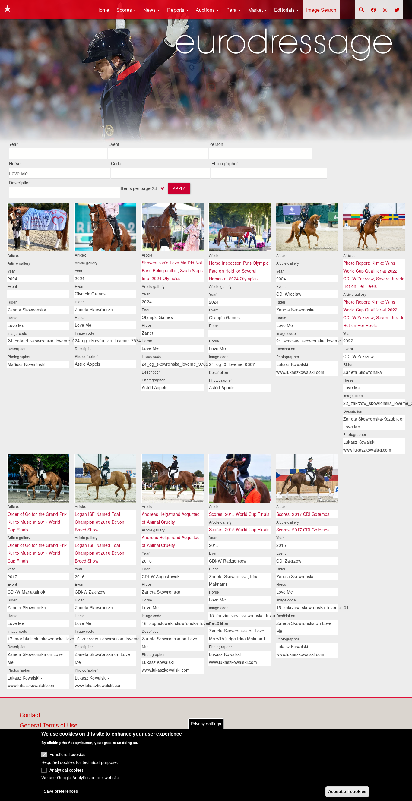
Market (256, 9)
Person (216, 144)
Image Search (321, 9)
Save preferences (61, 790)
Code (116, 163)
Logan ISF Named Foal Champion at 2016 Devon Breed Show (99, 522)
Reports (176, 9)
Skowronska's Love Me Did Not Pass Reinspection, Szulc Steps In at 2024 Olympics (172, 270)
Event (113, 144)
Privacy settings (206, 724)
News (150, 9)
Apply (179, 188)
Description (20, 183)
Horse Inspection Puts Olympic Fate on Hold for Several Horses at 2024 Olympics (238, 271)
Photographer (224, 163)
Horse (15, 163)
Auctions (206, 9)
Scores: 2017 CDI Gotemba (303, 514)
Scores (124, 9)
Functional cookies (67, 754)
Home (102, 9)
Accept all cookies (347, 791)
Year (13, 144)
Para (232, 9)
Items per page (135, 188)
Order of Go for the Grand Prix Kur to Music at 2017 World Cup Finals (37, 522)
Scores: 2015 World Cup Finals (239, 514)
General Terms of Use (49, 725)
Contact (30, 715)
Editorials (285, 9)
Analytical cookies (66, 770)
